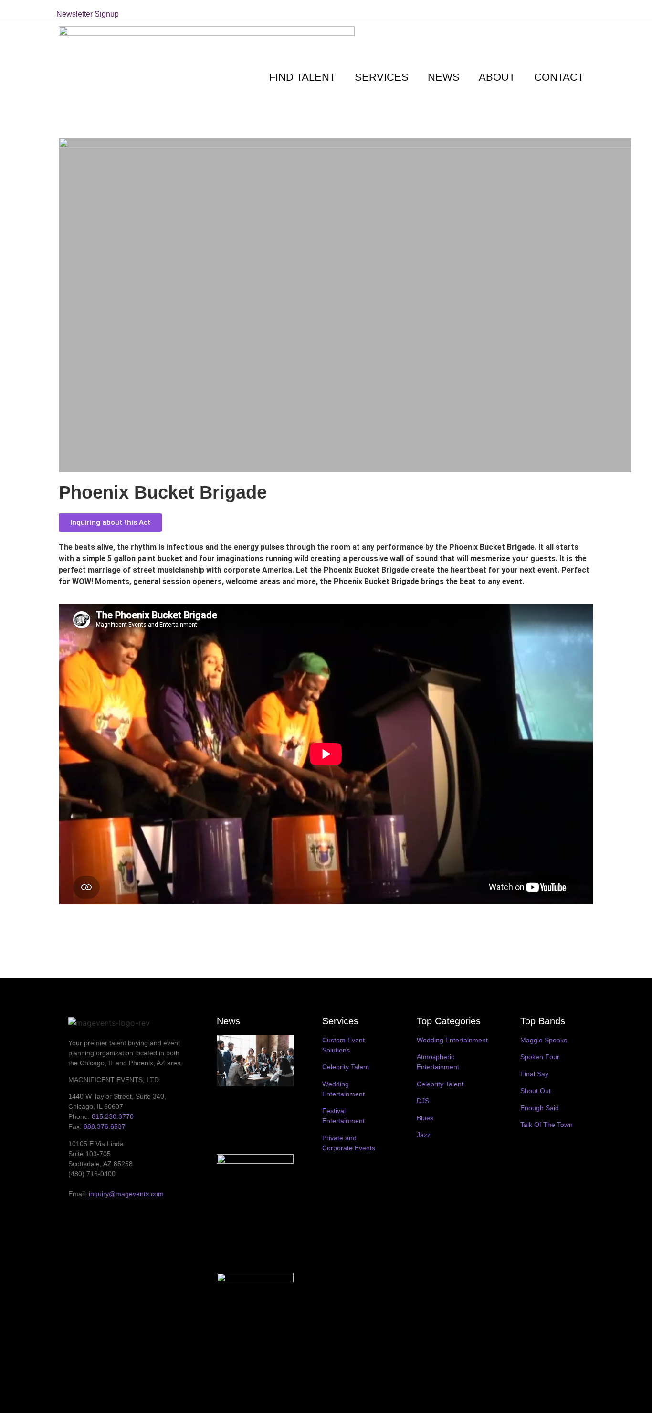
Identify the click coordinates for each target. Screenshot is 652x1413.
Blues (425, 1118)
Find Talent (302, 77)
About (497, 77)
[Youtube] (573, 10)
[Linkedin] (560, 10)
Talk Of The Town (546, 1124)
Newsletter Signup (87, 14)
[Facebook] (532, 10)
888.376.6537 (105, 1126)
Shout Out (535, 1090)
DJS (423, 1101)
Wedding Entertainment (452, 1040)
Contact (559, 77)
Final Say (534, 1074)
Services (382, 77)
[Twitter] (518, 10)
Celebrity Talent (345, 1067)
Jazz (424, 1134)
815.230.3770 (113, 1116)
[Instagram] (546, 10)
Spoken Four (539, 1057)
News (444, 77)
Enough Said (539, 1108)
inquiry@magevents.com (126, 1194)
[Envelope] (587, 10)
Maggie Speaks (543, 1040)
